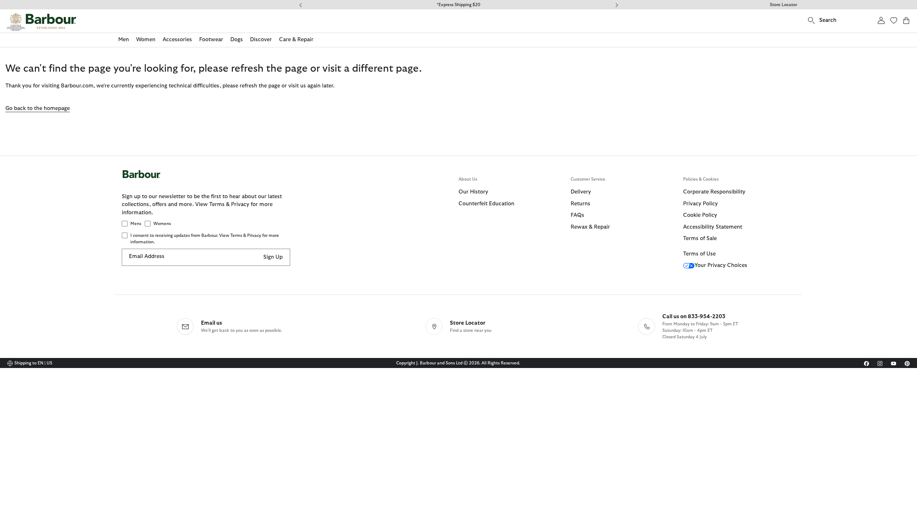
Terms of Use (699, 254)
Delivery (581, 192)
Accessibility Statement (712, 227)
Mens (135, 223)
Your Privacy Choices (721, 265)
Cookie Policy (700, 215)
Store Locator (783, 5)
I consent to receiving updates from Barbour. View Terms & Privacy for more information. (204, 238)
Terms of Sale (700, 238)
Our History (473, 192)
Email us (211, 323)
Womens (162, 223)
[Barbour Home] (41, 22)
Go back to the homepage (37, 108)
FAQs (577, 215)
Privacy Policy (700, 203)
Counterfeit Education (486, 203)
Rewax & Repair (590, 227)
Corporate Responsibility (714, 192)
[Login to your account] (881, 20)
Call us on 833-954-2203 (693, 316)
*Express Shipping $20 (458, 5)
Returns (580, 203)
